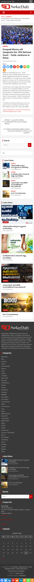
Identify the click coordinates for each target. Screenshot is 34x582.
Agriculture (4, 357)
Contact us (4, 515)
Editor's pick (4, 378)
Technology (4, 439)
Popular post (5, 430)
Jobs (2, 409)
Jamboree (5, 111)
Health (3, 404)
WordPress (22, 575)
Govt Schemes (5, 402)
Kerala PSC (4, 416)
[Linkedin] (11, 66)
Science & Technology (7, 432)
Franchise (4, 392)
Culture (3, 373)
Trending (3, 444)
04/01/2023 (6, 61)
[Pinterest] (14, 66)
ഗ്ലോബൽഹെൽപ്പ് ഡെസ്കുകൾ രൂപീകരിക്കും (19, 166)
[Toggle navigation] (3, 12)
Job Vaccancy (5, 406)
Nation (3, 423)
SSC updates (5, 437)
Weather (3, 449)
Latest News (9, 160)
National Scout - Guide (15, 111)
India (28, 109)
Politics (3, 425)
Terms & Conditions (7, 519)
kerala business (5, 413)
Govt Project (4, 399)
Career (3, 364)
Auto (2, 359)
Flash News (4, 390)
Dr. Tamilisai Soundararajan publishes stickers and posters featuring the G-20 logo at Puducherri (17, 131)
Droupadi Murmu (10, 109)
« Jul (2, 559)
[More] (4, 70)
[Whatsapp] (28, 66)
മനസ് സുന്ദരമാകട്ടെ (18, 193)
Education (4, 380)
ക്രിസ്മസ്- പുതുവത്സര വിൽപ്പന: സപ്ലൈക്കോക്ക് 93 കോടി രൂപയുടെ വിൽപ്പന (15, 121)
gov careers (4, 397)
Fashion (3, 385)
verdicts (3, 447)
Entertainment (5, 383)
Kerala (3, 411)
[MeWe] (21, 66)
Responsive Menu (31, 1)
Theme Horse (19, 573)
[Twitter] (7, 66)
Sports (3, 435)
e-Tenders (4, 376)
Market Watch (5, 421)
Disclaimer (4, 524)
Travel (3, 442)
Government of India (21, 109)
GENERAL (5, 46)
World (3, 451)
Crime (3, 371)
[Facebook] (4, 66)
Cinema (3, 368)
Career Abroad (5, 366)
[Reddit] (17, 66)
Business (4, 361)
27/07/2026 (14, 169)
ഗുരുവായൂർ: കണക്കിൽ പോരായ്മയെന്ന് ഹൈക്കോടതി (19, 184)
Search (29, 145)
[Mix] (24, 66)
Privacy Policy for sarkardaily (16, 571)
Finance (3, 387)
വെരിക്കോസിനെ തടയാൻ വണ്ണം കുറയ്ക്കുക (20, 175)
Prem (19, 169)
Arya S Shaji (13, 61)
